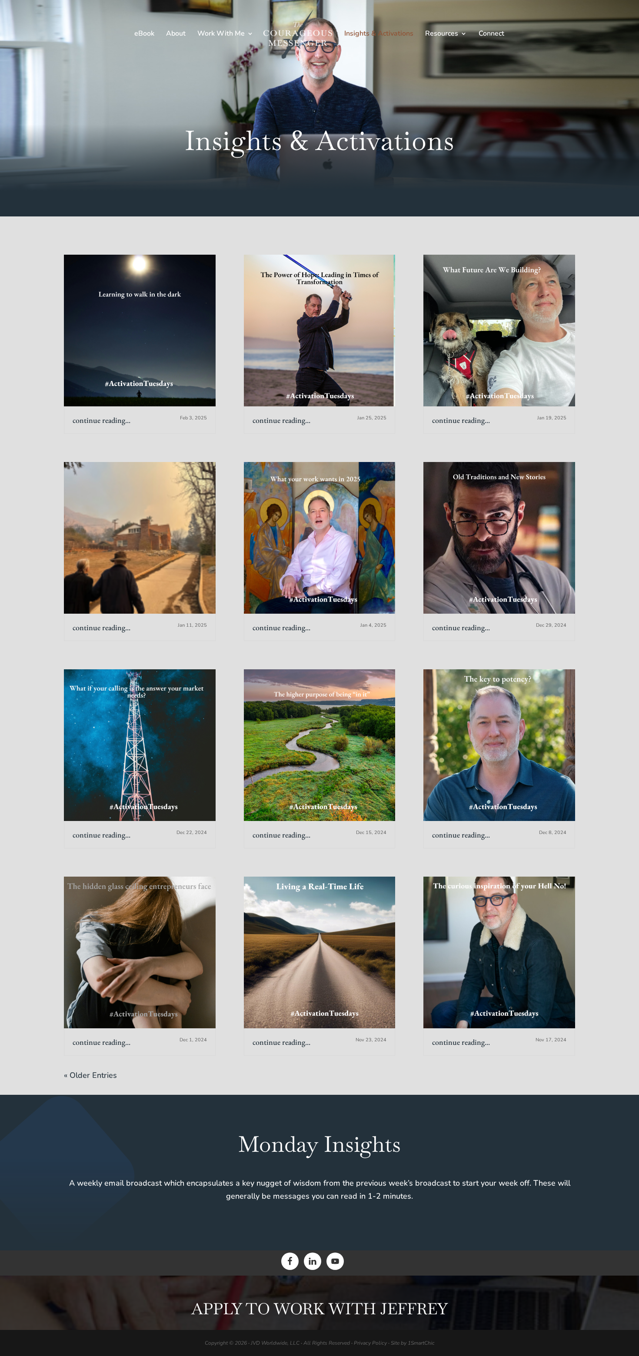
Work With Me (221, 34)
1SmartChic (421, 1342)
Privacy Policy (370, 1342)
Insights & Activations (378, 34)
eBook (144, 34)
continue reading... (101, 420)
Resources (441, 34)
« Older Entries (90, 1075)
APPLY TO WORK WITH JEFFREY (319, 1309)
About (176, 34)
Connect (491, 34)
